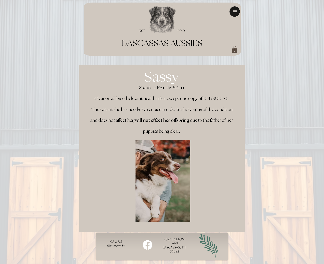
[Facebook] (147, 245)
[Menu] (235, 11)
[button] (234, 49)
